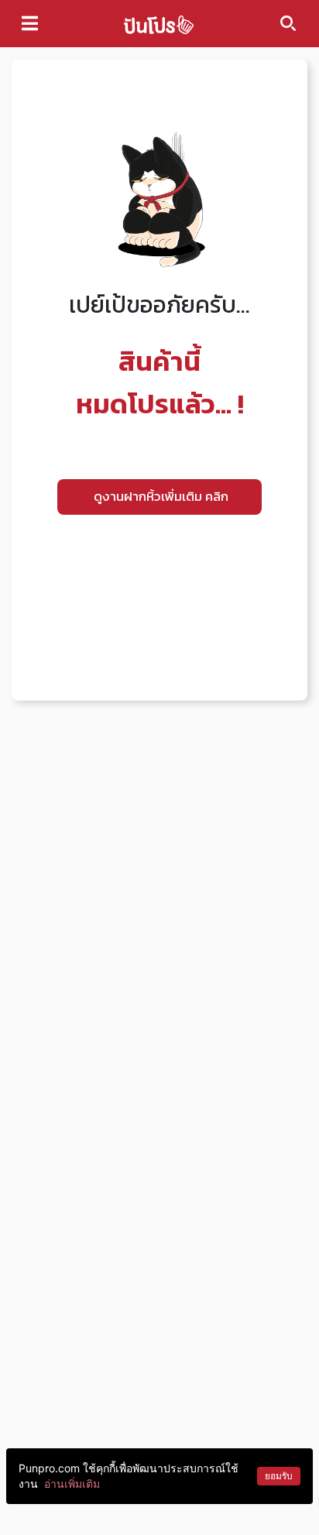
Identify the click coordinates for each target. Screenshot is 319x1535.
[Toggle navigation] (29, 23)
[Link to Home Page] (159, 23)
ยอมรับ (279, 1476)
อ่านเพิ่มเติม (72, 1483)
